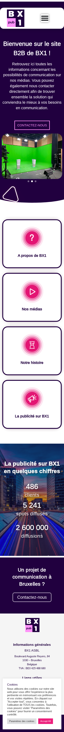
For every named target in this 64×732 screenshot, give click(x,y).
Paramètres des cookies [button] (21, 721)
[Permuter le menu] (45, 18)
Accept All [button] (45, 721)
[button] (35, 181)
